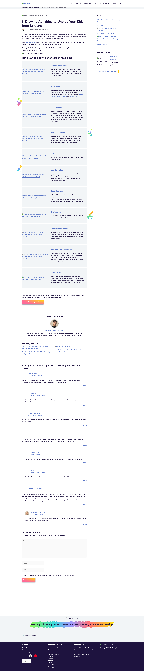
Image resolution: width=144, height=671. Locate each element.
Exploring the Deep (58, 133)
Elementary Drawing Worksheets (83, 652)
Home (70, 3)
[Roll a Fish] (109, 21)
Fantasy (50, 662)
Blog (114, 3)
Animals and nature (53, 650)
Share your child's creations (108, 71)
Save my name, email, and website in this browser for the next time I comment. (49, 575)
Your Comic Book (57, 170)
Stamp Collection (102, 44)
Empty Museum (57, 191)
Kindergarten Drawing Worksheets (83, 650)
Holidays (50, 660)
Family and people (53, 654)
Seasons (50, 658)
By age (97, 3)
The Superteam (57, 212)
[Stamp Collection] (109, 39)
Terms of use (26, 650)
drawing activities (30, 42)
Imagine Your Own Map (59, 65)
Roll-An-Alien (74, 96)
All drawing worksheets (84, 3)
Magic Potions (56, 107)
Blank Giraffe (56, 273)
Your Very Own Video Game (61, 250)
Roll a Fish (100, 25)
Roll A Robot (55, 86)
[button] (100, 3)
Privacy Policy (26, 652)
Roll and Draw (52, 665)
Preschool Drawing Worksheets (83, 648)
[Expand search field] (120, 3)
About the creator (27, 648)
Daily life (50, 656)
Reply (85, 386)
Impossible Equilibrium (59, 229)
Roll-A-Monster (62, 96)
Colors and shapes (53, 652)
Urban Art (54, 153)
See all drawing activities (33, 302)
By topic (106, 3)
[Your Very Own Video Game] (109, 29)
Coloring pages (52, 667)
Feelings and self (53, 648)
